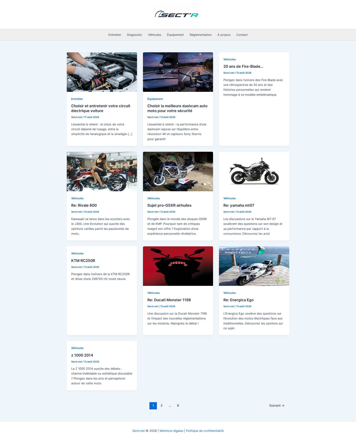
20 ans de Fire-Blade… (243, 66)
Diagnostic (134, 35)
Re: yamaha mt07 (238, 205)
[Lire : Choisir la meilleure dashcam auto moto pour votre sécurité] (178, 72)
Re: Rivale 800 (84, 205)
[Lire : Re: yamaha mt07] (254, 171)
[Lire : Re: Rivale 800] (102, 171)
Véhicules (154, 35)
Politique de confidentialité (205, 431)
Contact (242, 35)
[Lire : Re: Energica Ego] (254, 266)
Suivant (276, 405)
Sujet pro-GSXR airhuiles (169, 205)
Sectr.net (138, 431)
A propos (223, 35)
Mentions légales (171, 431)
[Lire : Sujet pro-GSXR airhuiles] (178, 171)
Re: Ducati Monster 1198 (169, 300)
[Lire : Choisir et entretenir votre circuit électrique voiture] (102, 72)
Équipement (175, 35)
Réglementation (201, 35)
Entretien (114, 35)
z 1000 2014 (82, 355)
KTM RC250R (83, 260)
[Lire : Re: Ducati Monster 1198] (178, 266)
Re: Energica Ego (238, 300)
